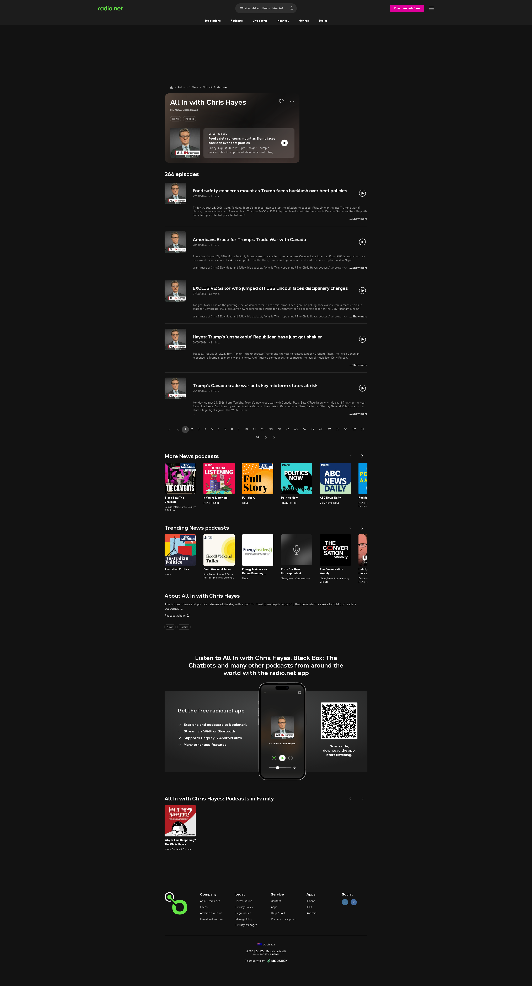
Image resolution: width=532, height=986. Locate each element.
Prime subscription (283, 919)
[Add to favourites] (281, 101)
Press (204, 907)
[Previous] (350, 455)
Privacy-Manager (246, 925)
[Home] (171, 87)
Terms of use (243, 901)
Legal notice (243, 913)
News (175, 119)
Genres (304, 20)
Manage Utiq (243, 919)
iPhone (311, 901)
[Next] (362, 455)
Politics (189, 119)
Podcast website (175, 615)
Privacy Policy (244, 907)
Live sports (260, 20)
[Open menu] (431, 8)
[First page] (169, 429)
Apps (274, 907)
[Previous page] (178, 429)
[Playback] (284, 143)
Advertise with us (211, 913)
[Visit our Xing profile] (353, 902)
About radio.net (210, 901)
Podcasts (237, 20)
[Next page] (266, 437)
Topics (323, 20)
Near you (283, 20)
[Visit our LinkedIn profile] (345, 902)
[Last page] (274, 437)
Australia (268, 944)
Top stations (213, 20)
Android (311, 913)
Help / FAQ (278, 913)
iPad (309, 907)
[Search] (291, 8)
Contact (276, 901)
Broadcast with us (211, 919)
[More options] (292, 101)
